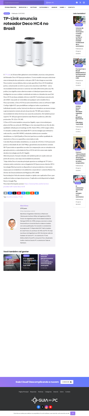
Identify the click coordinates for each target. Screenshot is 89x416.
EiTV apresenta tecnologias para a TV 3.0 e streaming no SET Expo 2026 (29, 262)
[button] (27, 7)
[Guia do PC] (50, 3)
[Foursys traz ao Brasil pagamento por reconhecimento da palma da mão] (79, 61)
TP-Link (7, 75)
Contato (67, 391)
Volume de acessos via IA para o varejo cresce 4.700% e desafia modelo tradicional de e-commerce (80, 37)
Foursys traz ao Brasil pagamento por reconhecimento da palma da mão (82, 73)
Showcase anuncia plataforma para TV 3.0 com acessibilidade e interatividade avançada (47, 260)
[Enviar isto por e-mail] (5, 193)
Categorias (48, 391)
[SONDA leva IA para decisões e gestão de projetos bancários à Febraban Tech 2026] (79, 96)
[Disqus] (29, 298)
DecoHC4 (9, 197)
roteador (15, 197)
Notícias (40, 391)
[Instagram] (84, 2)
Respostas (33, 391)
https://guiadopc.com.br (27, 211)
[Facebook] (77, 2)
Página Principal (23, 391)
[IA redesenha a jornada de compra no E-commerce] (79, 179)
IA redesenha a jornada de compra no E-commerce (11, 263)
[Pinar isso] (19, 193)
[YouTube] (50, 407)
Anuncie (55, 391)
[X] (80, 2)
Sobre (62, 391)
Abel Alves (24, 206)
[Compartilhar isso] (10, 193)
